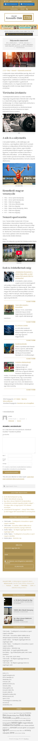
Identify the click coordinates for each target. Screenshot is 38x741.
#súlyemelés (29, 46)
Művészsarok (7, 696)
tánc (21, 730)
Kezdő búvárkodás (21, 344)
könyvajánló (7, 723)
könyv (28, 720)
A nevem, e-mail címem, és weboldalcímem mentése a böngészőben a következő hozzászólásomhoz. (17, 468)
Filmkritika (6, 679)
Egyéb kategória (8, 675)
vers (23, 730)
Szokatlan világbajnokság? (23, 362)
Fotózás (5, 681)
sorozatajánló (31, 728)
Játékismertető (7, 684)
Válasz (19, 421)
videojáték (6, 733)
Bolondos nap (17, 538)
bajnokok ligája (12, 713)
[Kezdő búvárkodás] (9, 349)
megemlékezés (27, 723)
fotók (28, 715)
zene (12, 732)
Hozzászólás (5, 435)
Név (4, 455)
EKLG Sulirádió (7, 677)
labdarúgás (16, 722)
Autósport (6, 713)
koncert (10, 720)
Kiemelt (14, 44)
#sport (22, 46)
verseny (28, 730)
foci (17, 715)
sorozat (13, 727)
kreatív (20, 720)
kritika (24, 720)
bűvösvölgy (19, 713)
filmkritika (11, 715)
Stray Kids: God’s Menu (13, 656)
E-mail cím (4, 459)
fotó (22, 715)
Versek (5, 702)
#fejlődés (11, 46)
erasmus (28, 713)
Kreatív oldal (6, 692)
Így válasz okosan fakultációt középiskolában (17, 501)
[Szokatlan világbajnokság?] (9, 367)
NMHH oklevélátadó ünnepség (13, 499)
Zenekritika (6, 705)
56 (3, 713)
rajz (9, 727)
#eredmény (30, 44)
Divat (24, 713)
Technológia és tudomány (10, 700)
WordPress (26, 738)
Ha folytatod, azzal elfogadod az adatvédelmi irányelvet (19, 562)
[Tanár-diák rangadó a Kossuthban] (9, 310)
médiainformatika (11, 725)
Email (6, 554)
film (5, 715)
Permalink (11, 421)
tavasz (18, 730)
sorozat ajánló (21, 728)
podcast (31, 725)
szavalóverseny (12, 730)
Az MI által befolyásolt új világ (13, 497)
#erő (6, 46)
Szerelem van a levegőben (25, 403)
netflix (22, 725)
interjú (13, 718)
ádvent (19, 733)
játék (18, 718)
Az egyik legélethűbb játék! (19, 650)
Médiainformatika (8, 694)
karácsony (28, 718)
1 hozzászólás (20, 47)
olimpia (26, 725)
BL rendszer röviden (21, 325)
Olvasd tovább (30, 301)
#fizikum (17, 46)
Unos (17, 738)
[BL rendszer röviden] (9, 330)
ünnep (23, 733)
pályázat (5, 728)
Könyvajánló (6, 688)
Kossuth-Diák (24, 612)
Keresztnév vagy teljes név (12, 548)
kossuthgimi (15, 720)
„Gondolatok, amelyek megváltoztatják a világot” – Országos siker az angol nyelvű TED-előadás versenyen (19, 505)
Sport (18, 44)
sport (6, 730)
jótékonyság (22, 718)
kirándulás (5, 720)
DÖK (4, 673)
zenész (16, 733)
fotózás (7, 717)
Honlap (4, 463)
